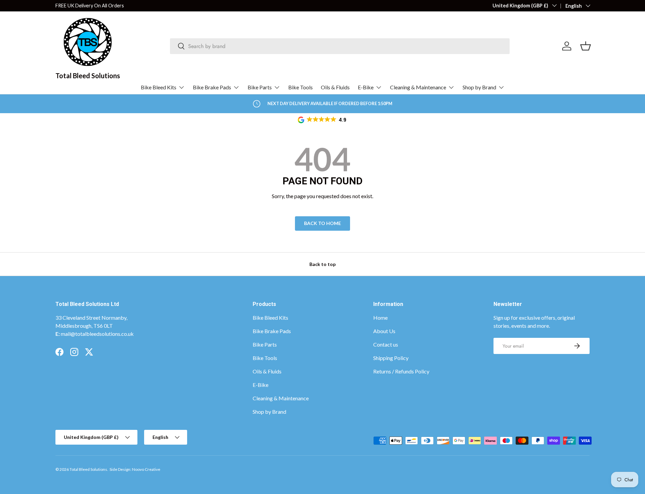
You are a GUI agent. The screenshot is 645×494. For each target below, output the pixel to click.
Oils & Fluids (335, 87)
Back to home (322, 223)
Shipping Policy (390, 358)
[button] (322, 120)
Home (380, 317)
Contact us (385, 344)
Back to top (322, 264)
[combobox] (340, 46)
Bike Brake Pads (212, 87)
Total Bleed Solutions (88, 469)
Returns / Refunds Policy (401, 371)
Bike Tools (300, 87)
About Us (384, 331)
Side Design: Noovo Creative (135, 469)
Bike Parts (260, 87)
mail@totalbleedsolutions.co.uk (97, 333)
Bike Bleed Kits (158, 87)
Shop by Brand (479, 87)
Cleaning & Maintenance (418, 87)
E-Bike (366, 87)
